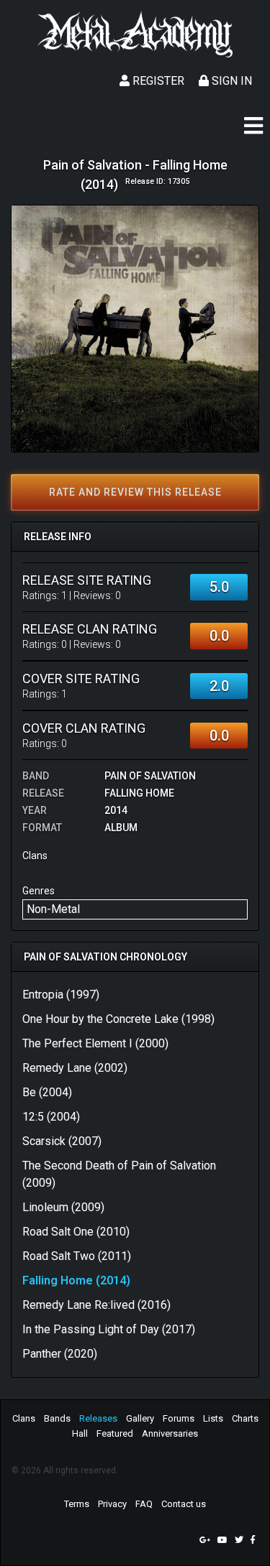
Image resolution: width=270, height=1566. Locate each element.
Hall (80, 1433)
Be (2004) (47, 1092)
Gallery (140, 1418)
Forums (178, 1418)
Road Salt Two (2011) (76, 1256)
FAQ (144, 1503)
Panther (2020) (59, 1354)
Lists (213, 1418)
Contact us (183, 1503)
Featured (114, 1433)
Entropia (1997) (60, 994)
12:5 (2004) (51, 1116)
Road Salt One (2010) (76, 1231)
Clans (23, 1418)
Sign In (230, 81)
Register (157, 81)
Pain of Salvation (150, 776)
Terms (76, 1503)
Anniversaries (170, 1433)
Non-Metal (53, 909)
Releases (98, 1418)
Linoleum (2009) (63, 1207)
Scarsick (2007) (62, 1141)
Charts (245, 1418)
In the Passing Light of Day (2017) (108, 1329)
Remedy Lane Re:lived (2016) (96, 1305)
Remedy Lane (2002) (74, 1068)
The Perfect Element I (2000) (95, 1043)
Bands (57, 1418)
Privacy (112, 1503)
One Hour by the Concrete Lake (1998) (118, 1019)
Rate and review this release (135, 492)
